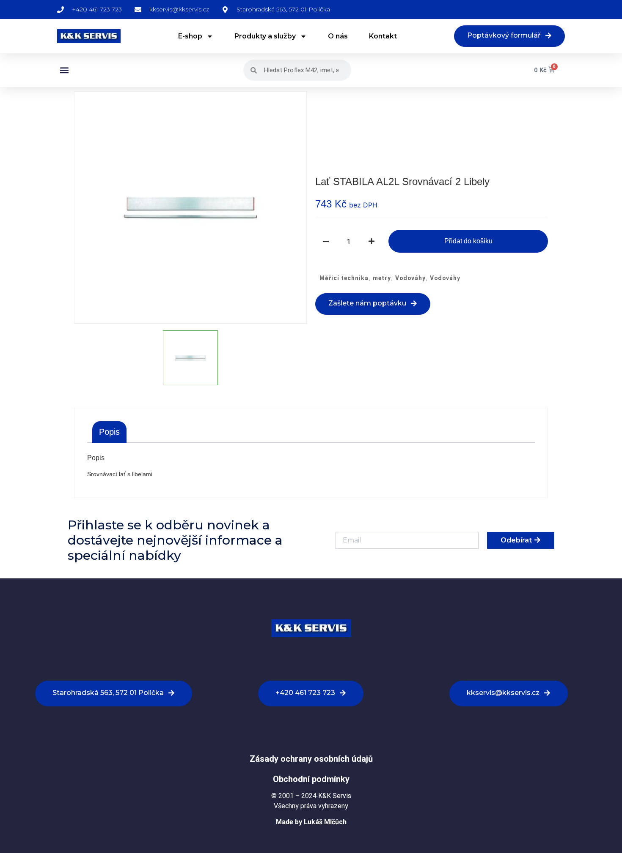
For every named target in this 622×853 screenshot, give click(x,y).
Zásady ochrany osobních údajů (311, 759)
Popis (109, 431)
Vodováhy (410, 278)
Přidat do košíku (468, 241)
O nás (338, 36)
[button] (64, 70)
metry (382, 278)
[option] (190, 207)
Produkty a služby (265, 36)
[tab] (109, 432)
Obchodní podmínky (311, 779)
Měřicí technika (344, 278)
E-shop (190, 36)
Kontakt (383, 36)
